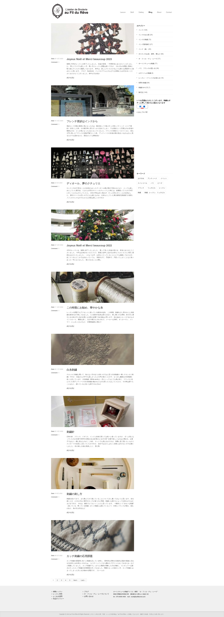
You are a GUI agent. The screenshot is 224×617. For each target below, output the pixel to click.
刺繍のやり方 (143, 87)
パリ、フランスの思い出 (147, 68)
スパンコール (142, 183)
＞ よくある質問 (56, 596)
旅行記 (141, 92)
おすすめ (141, 178)
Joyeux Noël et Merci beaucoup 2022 (89, 245)
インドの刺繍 (143, 39)
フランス (141, 188)
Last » (83, 580)
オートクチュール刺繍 (146, 63)
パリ (152, 183)
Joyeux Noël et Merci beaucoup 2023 (89, 59)
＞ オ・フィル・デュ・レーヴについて (95, 594)
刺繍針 (70, 432)
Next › (76, 580)
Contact (169, 12)
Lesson (123, 12)
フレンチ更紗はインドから (82, 121)
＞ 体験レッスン (56, 591)
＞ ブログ (85, 591)
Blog (150, 12)
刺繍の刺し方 (74, 494)
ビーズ (160, 183)
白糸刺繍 (72, 369)
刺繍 (139, 192)
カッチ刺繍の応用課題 (80, 556)
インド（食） (143, 49)
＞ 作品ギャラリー (57, 598)
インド (141, 30)
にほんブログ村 (142, 112)
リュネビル (151, 188)
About (159, 12)
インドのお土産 (144, 34)
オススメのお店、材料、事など (149, 54)
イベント (164, 178)
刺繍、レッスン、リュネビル (155, 192)
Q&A (132, 12)
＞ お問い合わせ (87, 596)
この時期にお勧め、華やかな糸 (85, 307)
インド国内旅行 (144, 44)
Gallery (141, 12)
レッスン (162, 188)
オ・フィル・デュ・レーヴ (148, 58)
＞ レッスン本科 (56, 594)
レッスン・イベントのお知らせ (149, 78)
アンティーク (152, 178)
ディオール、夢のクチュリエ (83, 183)
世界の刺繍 (142, 82)
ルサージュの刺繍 (145, 73)
